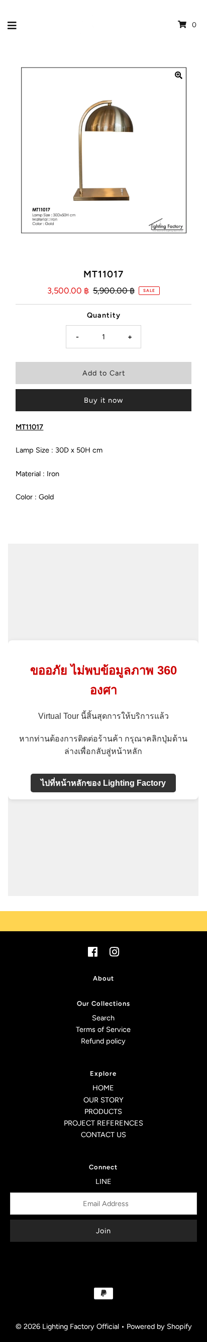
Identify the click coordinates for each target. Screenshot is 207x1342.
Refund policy (103, 1041)
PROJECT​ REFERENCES (103, 1123)
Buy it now (103, 400)
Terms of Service (103, 1029)
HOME (103, 1087)
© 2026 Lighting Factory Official (67, 1326)
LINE (103, 1181)
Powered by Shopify (159, 1326)
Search (103, 1017)
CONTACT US (103, 1134)
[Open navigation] (12, 25)
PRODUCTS (103, 1111)
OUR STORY (103, 1099)
